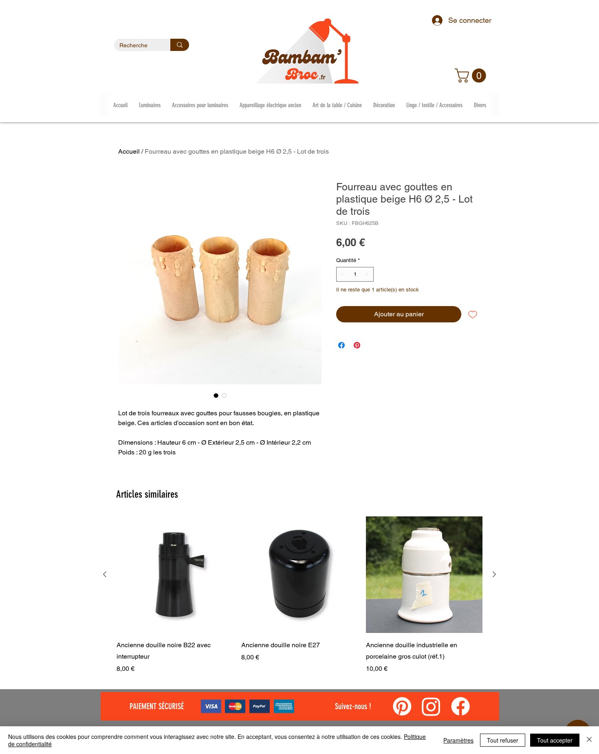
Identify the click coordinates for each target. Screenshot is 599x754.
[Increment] (368, 274)
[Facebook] (460, 706)
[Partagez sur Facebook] (341, 345)
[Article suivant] (494, 574)
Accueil (129, 151)
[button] (472, 75)
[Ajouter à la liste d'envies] (473, 314)
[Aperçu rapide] (175, 574)
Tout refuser (502, 740)
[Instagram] (431, 706)
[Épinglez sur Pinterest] (357, 345)
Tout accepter (555, 740)
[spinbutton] (355, 274)
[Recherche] (179, 45)
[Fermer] (589, 740)
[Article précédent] (105, 574)
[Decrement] (342, 274)
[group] (299, 595)
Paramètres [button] (458, 740)
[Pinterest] (402, 706)
